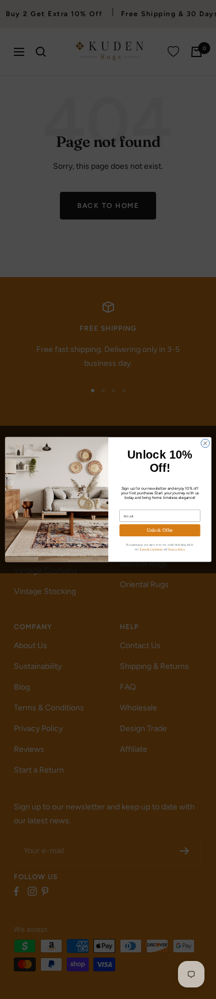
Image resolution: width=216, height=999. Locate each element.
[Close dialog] (204, 443)
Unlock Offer (159, 530)
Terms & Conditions (150, 549)
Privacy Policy (176, 549)
